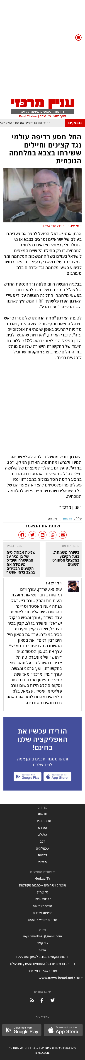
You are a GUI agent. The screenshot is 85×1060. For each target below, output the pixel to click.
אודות (42, 950)
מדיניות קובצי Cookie (42, 920)
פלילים (77, 518)
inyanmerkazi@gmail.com (42, 936)
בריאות (42, 855)
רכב (42, 841)
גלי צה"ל (42, 892)
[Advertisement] (42, 52)
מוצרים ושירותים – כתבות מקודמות (42, 885)
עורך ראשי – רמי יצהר (42, 971)
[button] (63, 535)
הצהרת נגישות (42, 906)
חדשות (67, 518)
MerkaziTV (42, 879)
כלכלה (42, 835)
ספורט (42, 828)
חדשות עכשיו (42, 899)
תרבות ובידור (42, 821)
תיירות (42, 862)
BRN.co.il (42, 1053)
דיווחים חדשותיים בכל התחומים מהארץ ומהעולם (42, 964)
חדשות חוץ (54, 518)
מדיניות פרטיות (43, 913)
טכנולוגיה (42, 848)
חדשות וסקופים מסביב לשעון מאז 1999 (43, 957)
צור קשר (42, 943)
